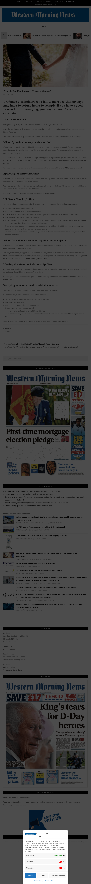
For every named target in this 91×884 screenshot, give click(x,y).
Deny (43, 876)
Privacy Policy (49, 881)
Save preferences (58, 876)
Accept (30, 876)
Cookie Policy (38, 881)
